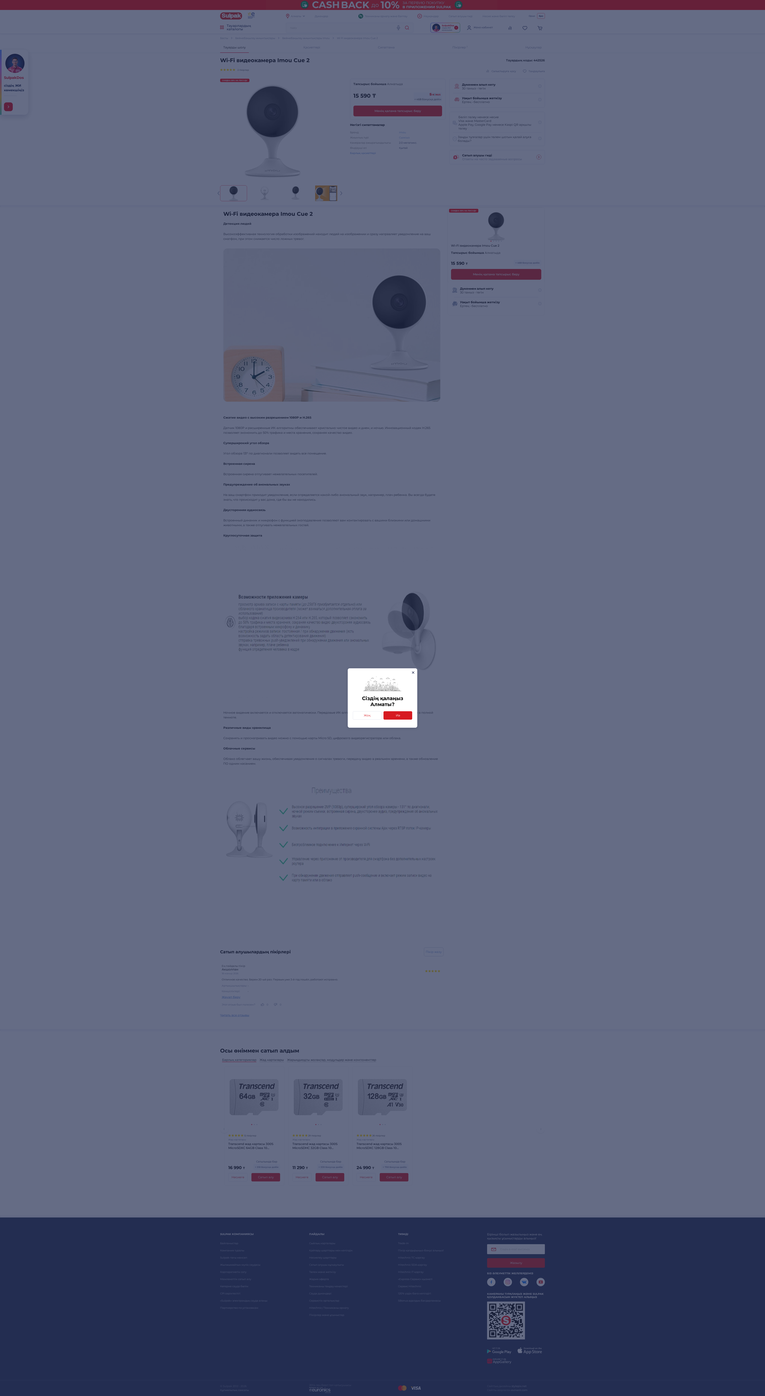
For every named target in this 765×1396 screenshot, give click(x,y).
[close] (413, 672)
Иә (398, 715)
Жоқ (367, 715)
